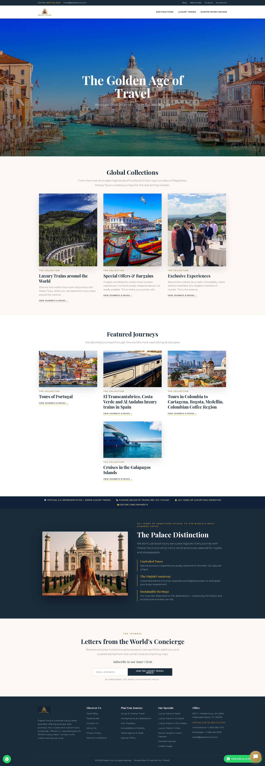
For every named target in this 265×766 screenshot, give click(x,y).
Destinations (164, 12)
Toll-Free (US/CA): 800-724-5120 (208, 722)
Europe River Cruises (214, 12)
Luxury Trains (187, 12)
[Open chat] (255, 756)
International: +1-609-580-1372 (208, 727)
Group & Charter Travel (133, 713)
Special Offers (128, 738)
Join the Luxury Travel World (150, 672)
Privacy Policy (93, 733)
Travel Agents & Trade (132, 733)
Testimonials (92, 718)
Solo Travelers (128, 723)
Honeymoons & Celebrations (136, 718)
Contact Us (92, 723)
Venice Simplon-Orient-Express (170, 735)
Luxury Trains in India (169, 728)
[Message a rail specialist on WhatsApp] (7, 759)
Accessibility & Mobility (133, 728)
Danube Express (167, 741)
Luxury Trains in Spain (169, 713)
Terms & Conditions (96, 738)
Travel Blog (92, 713)
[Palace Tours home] (45, 12)
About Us (91, 728)
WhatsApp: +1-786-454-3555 (207, 732)
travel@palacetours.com (205, 737)
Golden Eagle (165, 746)
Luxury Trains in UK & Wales (172, 723)
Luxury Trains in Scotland (171, 718)
